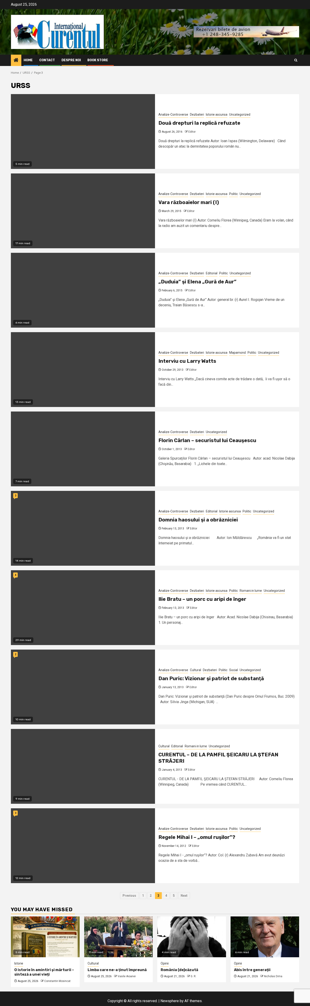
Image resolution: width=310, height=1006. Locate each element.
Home (28, 60)
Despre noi (71, 60)
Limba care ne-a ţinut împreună (117, 970)
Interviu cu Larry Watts (187, 361)
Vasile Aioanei (127, 976)
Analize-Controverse (173, 114)
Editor (192, 131)
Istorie (18, 963)
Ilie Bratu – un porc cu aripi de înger (202, 599)
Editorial (211, 273)
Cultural (195, 670)
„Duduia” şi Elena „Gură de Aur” (197, 282)
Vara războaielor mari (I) (188, 202)
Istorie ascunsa (216, 114)
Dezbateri (197, 114)
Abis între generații (252, 970)
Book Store (97, 60)
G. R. (193, 976)
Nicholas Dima (273, 976)
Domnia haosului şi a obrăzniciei (198, 520)
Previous (129, 895)
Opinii (165, 963)
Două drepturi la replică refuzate (199, 123)
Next (184, 895)
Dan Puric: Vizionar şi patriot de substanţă (211, 678)
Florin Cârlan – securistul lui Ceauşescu (207, 440)
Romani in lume (251, 590)
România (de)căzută (179, 970)
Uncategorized (239, 114)
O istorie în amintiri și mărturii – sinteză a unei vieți (44, 972)
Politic (233, 194)
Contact (47, 60)
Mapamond (237, 352)
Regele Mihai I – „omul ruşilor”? (196, 837)
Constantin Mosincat (57, 981)
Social (233, 670)
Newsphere (169, 1001)
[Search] (296, 60)
